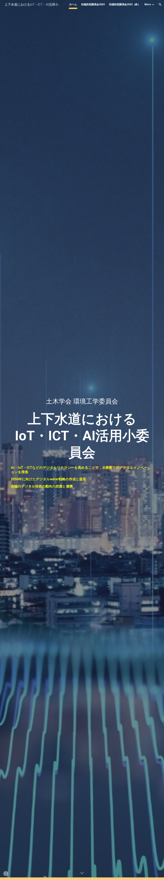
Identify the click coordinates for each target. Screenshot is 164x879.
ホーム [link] (73, 4)
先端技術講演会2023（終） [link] (124, 4)
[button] (160, 4)
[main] (82, 425)
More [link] (147, 4)
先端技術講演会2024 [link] (93, 4)
